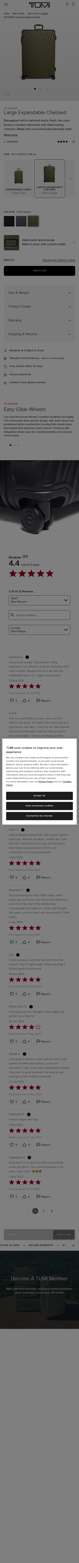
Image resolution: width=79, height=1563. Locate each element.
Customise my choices (39, 816)
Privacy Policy (45, 782)
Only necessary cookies (39, 806)
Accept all (39, 796)
